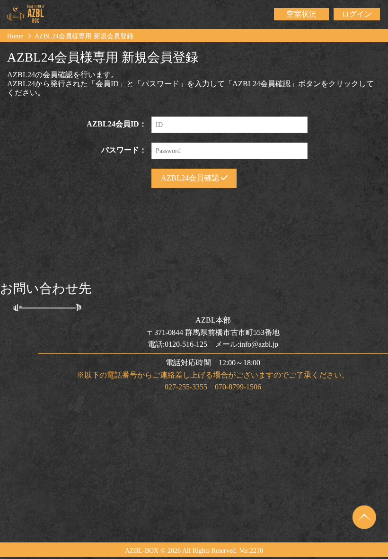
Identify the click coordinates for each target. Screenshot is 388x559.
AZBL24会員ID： (117, 124)
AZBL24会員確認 (191, 178)
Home (15, 36)
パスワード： (124, 150)
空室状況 (301, 14)
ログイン (357, 14)
